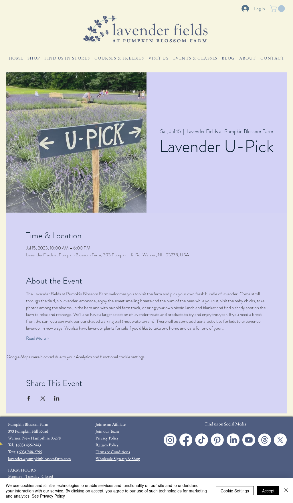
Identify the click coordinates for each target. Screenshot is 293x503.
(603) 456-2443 (28, 444)
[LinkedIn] (233, 439)
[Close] (286, 490)
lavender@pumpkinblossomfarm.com (39, 458)
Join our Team (107, 431)
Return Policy (107, 444)
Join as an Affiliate (111, 424)
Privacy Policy (107, 438)
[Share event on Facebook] (28, 398)
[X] (280, 439)
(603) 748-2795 (29, 451)
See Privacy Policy (48, 496)
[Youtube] (248, 439)
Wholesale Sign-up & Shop (118, 458)
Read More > (37, 338)
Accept (268, 491)
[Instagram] (170, 439)
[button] (278, 8)
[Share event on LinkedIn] (57, 398)
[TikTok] (201, 439)
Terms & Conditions (113, 451)
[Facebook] (185, 439)
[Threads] (264, 439)
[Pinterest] (217, 439)
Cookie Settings (235, 491)
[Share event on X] (42, 398)
